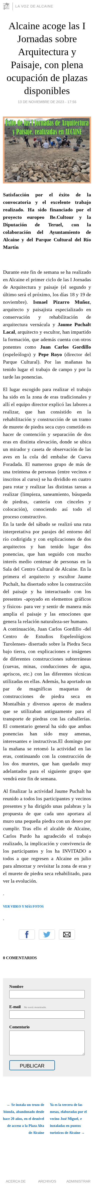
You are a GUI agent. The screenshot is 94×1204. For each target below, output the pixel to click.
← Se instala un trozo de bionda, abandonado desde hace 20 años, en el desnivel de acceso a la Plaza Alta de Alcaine (23, 1119)
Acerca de (16, 1181)
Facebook (27, 934)
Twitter (47, 934)
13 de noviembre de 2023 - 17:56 (47, 102)
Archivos (47, 1181)
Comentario (19, 1027)
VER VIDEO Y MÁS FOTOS (23, 906)
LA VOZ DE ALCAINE (34, 6)
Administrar (78, 1181)
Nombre (16, 986)
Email (67, 934)
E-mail (28, 1007)
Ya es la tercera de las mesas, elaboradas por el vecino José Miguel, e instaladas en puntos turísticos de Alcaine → (68, 1119)
